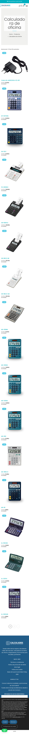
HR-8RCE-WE (5, 294)
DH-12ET (3, 151)
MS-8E (3, 507)
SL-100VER (4, 543)
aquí (2, 711)
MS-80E (3, 436)
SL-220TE (4, 579)
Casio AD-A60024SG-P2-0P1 (10, 80)
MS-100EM (4, 365)
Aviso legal (17, 667)
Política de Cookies (17, 669)
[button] (4, 730)
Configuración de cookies (9, 726)
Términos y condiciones (17, 662)
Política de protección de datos (17, 664)
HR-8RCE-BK (5, 258)
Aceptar (5, 722)
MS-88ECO (4, 472)
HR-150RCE (4, 223)
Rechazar (13, 722)
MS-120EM (4, 401)
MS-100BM (4, 329)
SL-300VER (4, 614)
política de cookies (16, 717)
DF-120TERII (4, 116)
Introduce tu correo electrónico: (14, 694)
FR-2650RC (4, 187)
